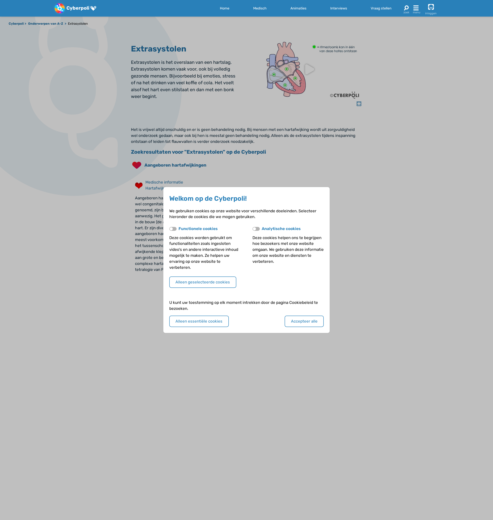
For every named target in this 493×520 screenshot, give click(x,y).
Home (224, 8)
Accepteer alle (304, 321)
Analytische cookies (281, 228)
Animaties (298, 8)
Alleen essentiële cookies (198, 321)
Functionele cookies (198, 228)
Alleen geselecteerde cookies (202, 282)
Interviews (338, 8)
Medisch (260, 8)
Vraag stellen (381, 8)
